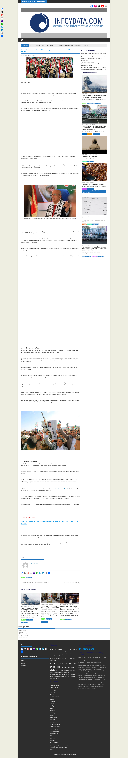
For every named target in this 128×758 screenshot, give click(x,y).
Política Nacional (54, 730)
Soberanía (84, 188)
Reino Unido (61, 674)
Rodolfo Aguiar (67, 674)
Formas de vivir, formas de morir (69, 582)
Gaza (74, 658)
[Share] (1, 35)
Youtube (23, 663)
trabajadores (72, 676)
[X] (1, 12)
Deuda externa (53, 698)
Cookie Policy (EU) (22, 637)
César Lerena (92, 182)
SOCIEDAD (84, 161)
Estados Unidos (67, 658)
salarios (51, 676)
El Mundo (23, 577)
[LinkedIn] (1, 29)
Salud (51, 735)
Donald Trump (70, 654)
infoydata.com (61, 663)
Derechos (52, 694)
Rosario (73, 674)
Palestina (75, 670)
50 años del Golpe (54, 685)
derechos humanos (55, 654)
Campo (51, 689)
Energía (51, 705)
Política (51, 728)
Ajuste (51, 649)
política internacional (64, 672)
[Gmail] (1, 15)
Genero (51, 708)
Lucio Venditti (32, 55)
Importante (52, 714)
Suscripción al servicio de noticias (44, 40)
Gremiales (90, 133)
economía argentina (56, 656)
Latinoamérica (53, 717)
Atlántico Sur (74, 649)
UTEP (57, 678)
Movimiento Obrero (55, 724)
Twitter (22, 662)
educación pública (53, 658)
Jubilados (52, 715)
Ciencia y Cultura (54, 690)
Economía (84, 224)
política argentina (55, 672)
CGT (53, 652)
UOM (54, 678)
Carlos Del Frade (93, 154)
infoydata (52, 663)
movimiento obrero (58, 670)
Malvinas (64, 667)
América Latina (57, 649)
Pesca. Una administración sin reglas (90, 64)
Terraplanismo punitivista (87, 62)
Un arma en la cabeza (86, 65)
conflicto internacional (59, 651)
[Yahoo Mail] (1, 21)
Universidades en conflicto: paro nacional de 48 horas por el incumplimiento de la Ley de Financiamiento (93, 58)
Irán (70, 663)
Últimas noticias (24, 622)
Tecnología (52, 740)
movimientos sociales (67, 670)
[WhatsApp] (1, 24)
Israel (74, 664)
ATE (70, 649)
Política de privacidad (23, 635)
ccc (50, 652)
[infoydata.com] (64, 37)
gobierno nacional (62, 660)
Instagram (23, 665)
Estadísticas (53, 706)
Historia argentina (70, 660)
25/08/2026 (24, 606)
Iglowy (90, 216)
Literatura (52, 719)
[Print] (1, 32)
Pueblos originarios (54, 731)
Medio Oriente (29, 577)
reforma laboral (54, 674)
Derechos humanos (54, 696)
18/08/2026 (63, 604)
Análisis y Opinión (54, 687)
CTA (66, 652)
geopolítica (53, 661)
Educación (84, 133)
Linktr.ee (23, 667)
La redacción (31, 606)
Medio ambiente (54, 721)
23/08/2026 (44, 604)
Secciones (28, 40)
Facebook (23, 660)
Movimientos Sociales (86, 256)
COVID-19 (52, 692)
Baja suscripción (22, 630)
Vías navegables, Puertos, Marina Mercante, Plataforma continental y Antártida (93, 191)
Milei (52, 670)
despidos (63, 654)
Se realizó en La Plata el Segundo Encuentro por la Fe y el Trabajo (35, 583)
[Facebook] (1, 9)
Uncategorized (53, 744)
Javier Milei (55, 666)
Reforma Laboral (54, 733)
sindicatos (57, 676)
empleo (59, 658)
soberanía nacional (64, 676)
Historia (52, 712)
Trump (51, 678)
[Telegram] (1, 26)
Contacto (60, 40)
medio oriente (70, 667)
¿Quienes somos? (22, 633)
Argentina (64, 649)
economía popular (66, 656)
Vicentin (51, 749)
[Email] (1, 18)
